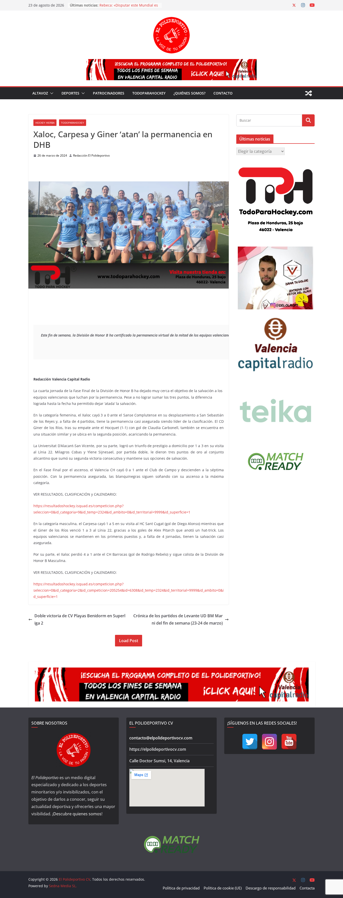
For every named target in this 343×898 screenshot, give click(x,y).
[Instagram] (269, 742)
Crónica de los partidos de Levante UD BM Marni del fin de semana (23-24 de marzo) (178, 619)
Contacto (223, 93)
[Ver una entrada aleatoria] (309, 93)
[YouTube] (289, 742)
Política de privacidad (181, 887)
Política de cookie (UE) (223, 887)
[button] (50, 93)
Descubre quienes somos (77, 814)
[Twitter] (250, 742)
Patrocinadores (108, 93)
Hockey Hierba (44, 122)
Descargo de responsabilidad (271, 887)
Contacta (307, 887)
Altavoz (40, 93)
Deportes (70, 93)
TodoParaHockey (148, 93)
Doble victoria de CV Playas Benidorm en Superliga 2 (79, 619)
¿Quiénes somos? (189, 93)
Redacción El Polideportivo (91, 155)
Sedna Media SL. (63, 885)
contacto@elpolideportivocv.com (160, 738)
